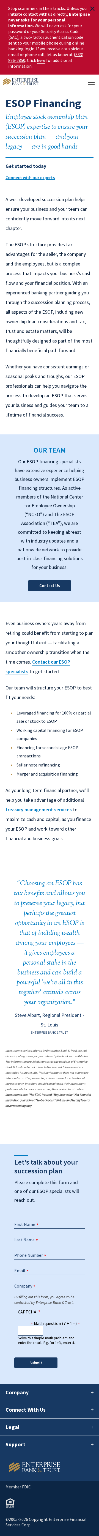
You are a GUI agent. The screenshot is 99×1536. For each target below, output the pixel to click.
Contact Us (49, 585)
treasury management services (39, 809)
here (41, 60)
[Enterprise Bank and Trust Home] (20, 82)
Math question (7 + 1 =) (55, 1323)
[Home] (49, 1467)
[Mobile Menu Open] (91, 82)
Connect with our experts (30, 177)
